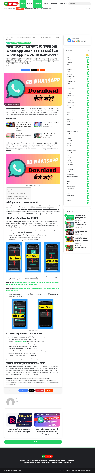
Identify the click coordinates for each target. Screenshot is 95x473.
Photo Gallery (70, 141)
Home (23, 3)
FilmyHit (69, 184)
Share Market (70, 169)
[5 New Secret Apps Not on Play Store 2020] (38, 135)
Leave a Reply (33, 442)
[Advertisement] (47, 22)
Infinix (68, 155)
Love (68, 117)
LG (67, 191)
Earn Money (69, 157)
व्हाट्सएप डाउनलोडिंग (11, 384)
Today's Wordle (70, 188)
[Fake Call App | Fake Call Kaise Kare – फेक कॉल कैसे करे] (70, 232)
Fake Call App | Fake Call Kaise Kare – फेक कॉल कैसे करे (81, 231)
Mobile (46, 3)
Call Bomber (70, 164)
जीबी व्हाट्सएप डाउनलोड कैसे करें (39, 382)
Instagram (69, 93)
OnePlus (69, 200)
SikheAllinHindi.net (20, 341)
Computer (69, 79)
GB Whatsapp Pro (32, 378)
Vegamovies (70, 119)
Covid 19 (69, 133)
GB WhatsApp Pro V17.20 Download (17, 196)
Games (68, 83)
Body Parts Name (71, 186)
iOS (67, 110)
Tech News (69, 69)
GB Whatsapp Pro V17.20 (44, 378)
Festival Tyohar (70, 105)
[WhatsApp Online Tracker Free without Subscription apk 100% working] (70, 239)
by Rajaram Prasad (16, 470)
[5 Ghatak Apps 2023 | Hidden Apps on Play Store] (70, 225)
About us (62, 470)
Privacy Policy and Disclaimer (78, 470)
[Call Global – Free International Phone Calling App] (70, 217)
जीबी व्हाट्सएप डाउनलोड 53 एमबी (16, 193)
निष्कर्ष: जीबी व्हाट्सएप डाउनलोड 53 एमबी (18, 198)
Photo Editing (70, 153)
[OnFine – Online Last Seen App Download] (70, 248)
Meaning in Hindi (71, 81)
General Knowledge (72, 76)
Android (54, 3)
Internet (69, 67)
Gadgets (69, 193)
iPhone (68, 98)
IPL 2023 (69, 145)
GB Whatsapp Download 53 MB (20, 378)
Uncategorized (70, 91)
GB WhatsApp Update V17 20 (30, 380)
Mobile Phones (70, 102)
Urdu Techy (69, 172)
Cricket (68, 86)
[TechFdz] (11, 4)
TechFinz (69, 143)
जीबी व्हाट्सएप (41, 380)
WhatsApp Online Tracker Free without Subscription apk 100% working (81, 239)
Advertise (88, 470)
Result (68, 167)
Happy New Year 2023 (72, 131)
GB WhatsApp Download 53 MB (16, 195)
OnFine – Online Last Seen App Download (81, 246)
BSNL (68, 198)
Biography (69, 162)
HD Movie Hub (70, 95)
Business (69, 138)
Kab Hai (68, 112)
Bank (68, 114)
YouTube (69, 107)
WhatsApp (38, 3)
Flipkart (68, 181)
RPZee (30, 3)
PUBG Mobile (70, 100)
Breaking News (70, 88)
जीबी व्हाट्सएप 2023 (50, 380)
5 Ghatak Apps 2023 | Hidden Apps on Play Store (81, 224)
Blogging (69, 160)
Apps (8, 42)
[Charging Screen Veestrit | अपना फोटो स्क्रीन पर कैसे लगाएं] (10, 135)
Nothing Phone (70, 195)
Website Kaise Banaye (72, 176)
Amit (10, 66)
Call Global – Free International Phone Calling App (81, 217)
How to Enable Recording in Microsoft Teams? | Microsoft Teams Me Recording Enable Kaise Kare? (48, 8)
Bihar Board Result (71, 150)
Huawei (68, 203)
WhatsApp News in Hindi (24, 42)
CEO (68, 179)
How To (63, 3)
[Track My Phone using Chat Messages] (38, 124)
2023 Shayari (70, 122)
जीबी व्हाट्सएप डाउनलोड (12, 382)
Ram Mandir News (71, 148)
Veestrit (69, 129)
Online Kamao (70, 174)
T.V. (67, 126)
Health (68, 136)
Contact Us (67, 470)
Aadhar (68, 124)
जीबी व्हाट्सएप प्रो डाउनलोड (53, 382)
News (68, 64)
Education (69, 74)
